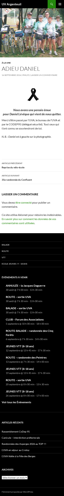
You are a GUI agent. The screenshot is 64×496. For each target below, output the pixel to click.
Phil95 (26, 75)
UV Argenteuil (11, 4)
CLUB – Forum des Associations (25, 319)
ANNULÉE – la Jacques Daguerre (25, 285)
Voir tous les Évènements (16, 402)
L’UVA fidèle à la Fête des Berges (18, 456)
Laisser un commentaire (44, 75)
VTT (3, 257)
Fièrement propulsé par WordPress (17, 492)
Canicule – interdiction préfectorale (21, 437)
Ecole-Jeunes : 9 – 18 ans (14, 263)
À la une (6, 62)
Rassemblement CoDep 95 (16, 431)
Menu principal (60, 4)
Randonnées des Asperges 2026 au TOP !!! (24, 443)
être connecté (24, 202)
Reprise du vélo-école (13, 165)
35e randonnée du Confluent (17, 177)
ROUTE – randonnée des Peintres (26, 357)
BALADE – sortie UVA (19, 308)
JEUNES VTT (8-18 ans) (20, 346)
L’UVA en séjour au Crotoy (15, 450)
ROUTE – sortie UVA (18, 296)
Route (5, 251)
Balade (6, 244)
